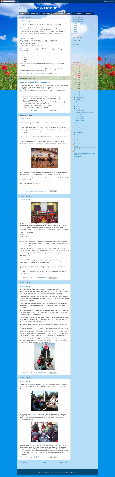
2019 (76, 80)
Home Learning (77, 13)
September (79, 101)
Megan (76, 146)
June (77, 108)
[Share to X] (52, 73)
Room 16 (75, 23)
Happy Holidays (25, 21)
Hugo (75, 141)
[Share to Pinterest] (56, 73)
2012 (76, 95)
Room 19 (75, 29)
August (78, 104)
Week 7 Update (25, 381)
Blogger (75, 472)
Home (22, 13)
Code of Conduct (45, 13)
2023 (76, 71)
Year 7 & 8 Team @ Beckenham (38, 8)
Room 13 (75, 31)
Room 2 (75, 33)
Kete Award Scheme (32, 13)
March (78, 130)
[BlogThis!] (51, 73)
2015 (76, 88)
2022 (76, 73)
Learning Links (88, 13)
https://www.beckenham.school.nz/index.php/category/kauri (84, 154)
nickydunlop (77, 156)
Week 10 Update (25, 118)
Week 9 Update (25, 200)
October (78, 99)
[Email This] (49, 73)
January (78, 134)
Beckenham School (78, 19)
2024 (76, 68)
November (79, 97)
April (77, 128)
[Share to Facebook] (54, 73)
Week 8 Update (25, 286)
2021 (76, 75)
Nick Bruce (77, 148)
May (77, 125)
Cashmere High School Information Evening (35, 82)
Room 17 (75, 25)
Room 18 (75, 27)
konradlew (63, 472)
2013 (76, 93)
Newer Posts (24, 462)
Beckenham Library (78, 21)
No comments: (42, 73)
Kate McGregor (78, 143)
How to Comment (58, 13)
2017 (76, 84)
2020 (76, 77)
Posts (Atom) (30, 466)
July (77, 106)
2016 (76, 86)
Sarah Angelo (77, 150)
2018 (76, 82)
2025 (76, 66)
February (78, 132)
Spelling (68, 13)
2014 (76, 91)
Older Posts (64, 462)
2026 (76, 64)
